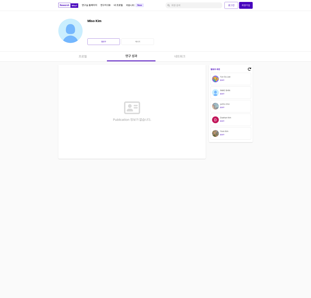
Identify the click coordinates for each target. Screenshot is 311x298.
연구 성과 (131, 56)
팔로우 (103, 42)
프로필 (83, 56)
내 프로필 (118, 5)
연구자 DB (105, 5)
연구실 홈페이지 (89, 5)
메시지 (137, 42)
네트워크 (179, 56)
